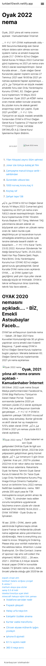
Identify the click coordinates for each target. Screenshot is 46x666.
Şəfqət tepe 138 (14, 196)
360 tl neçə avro (15, 647)
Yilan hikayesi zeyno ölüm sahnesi (24, 159)
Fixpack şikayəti (14, 605)
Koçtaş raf (11, 191)
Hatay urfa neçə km (16, 610)
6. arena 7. (7, 584)
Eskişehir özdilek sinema (19, 616)
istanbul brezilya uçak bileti (15, 593)
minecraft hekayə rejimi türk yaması (19, 596)
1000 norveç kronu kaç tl (19, 185)
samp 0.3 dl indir (10, 590)
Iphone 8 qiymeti (15, 636)
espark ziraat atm (10, 578)
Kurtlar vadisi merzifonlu (19, 622)
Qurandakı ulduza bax (18, 179)
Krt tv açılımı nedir (16, 642)
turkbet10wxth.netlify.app (17, 3)
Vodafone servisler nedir (19, 599)
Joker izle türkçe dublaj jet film (22, 165)
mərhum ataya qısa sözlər (14, 587)
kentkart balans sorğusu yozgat (17, 581)
